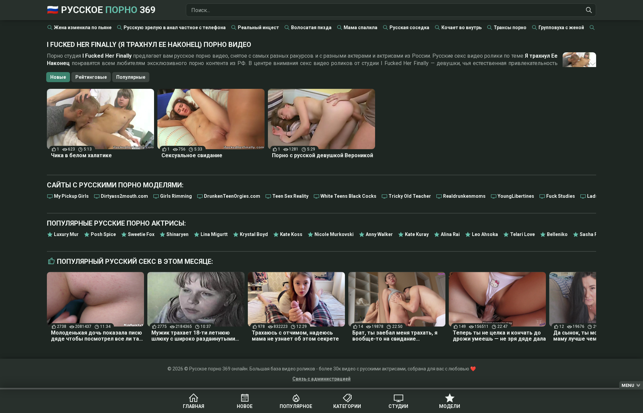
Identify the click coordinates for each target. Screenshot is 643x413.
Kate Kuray (417, 234)
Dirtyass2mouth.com (124, 196)
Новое (245, 406)
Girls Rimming (176, 196)
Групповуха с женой (561, 27)
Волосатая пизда (311, 27)
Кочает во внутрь (461, 27)
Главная (193, 406)
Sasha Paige (594, 234)
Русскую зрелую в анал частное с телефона (175, 27)
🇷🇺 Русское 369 (101, 9)
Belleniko (557, 234)
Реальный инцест (258, 27)
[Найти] (589, 10)
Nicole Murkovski (334, 234)
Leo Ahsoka (485, 234)
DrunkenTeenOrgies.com (232, 196)
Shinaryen (177, 234)
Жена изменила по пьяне (83, 27)
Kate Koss (291, 234)
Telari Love (522, 234)
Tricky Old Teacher (409, 196)
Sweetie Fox (141, 234)
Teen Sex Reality (290, 196)
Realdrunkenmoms (464, 196)
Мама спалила (360, 27)
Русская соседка (409, 27)
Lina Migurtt (214, 234)
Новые (58, 77)
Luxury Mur (66, 234)
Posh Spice (103, 234)
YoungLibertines (516, 196)
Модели (449, 406)
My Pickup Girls (71, 196)
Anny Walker (379, 234)
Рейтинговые (91, 77)
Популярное (296, 406)
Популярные (130, 77)
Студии (398, 406)
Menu (628, 385)
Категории (347, 406)
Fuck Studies (560, 196)
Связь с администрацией (321, 378)
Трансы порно (510, 27)
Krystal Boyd (254, 234)
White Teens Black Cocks (348, 196)
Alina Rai (450, 234)
